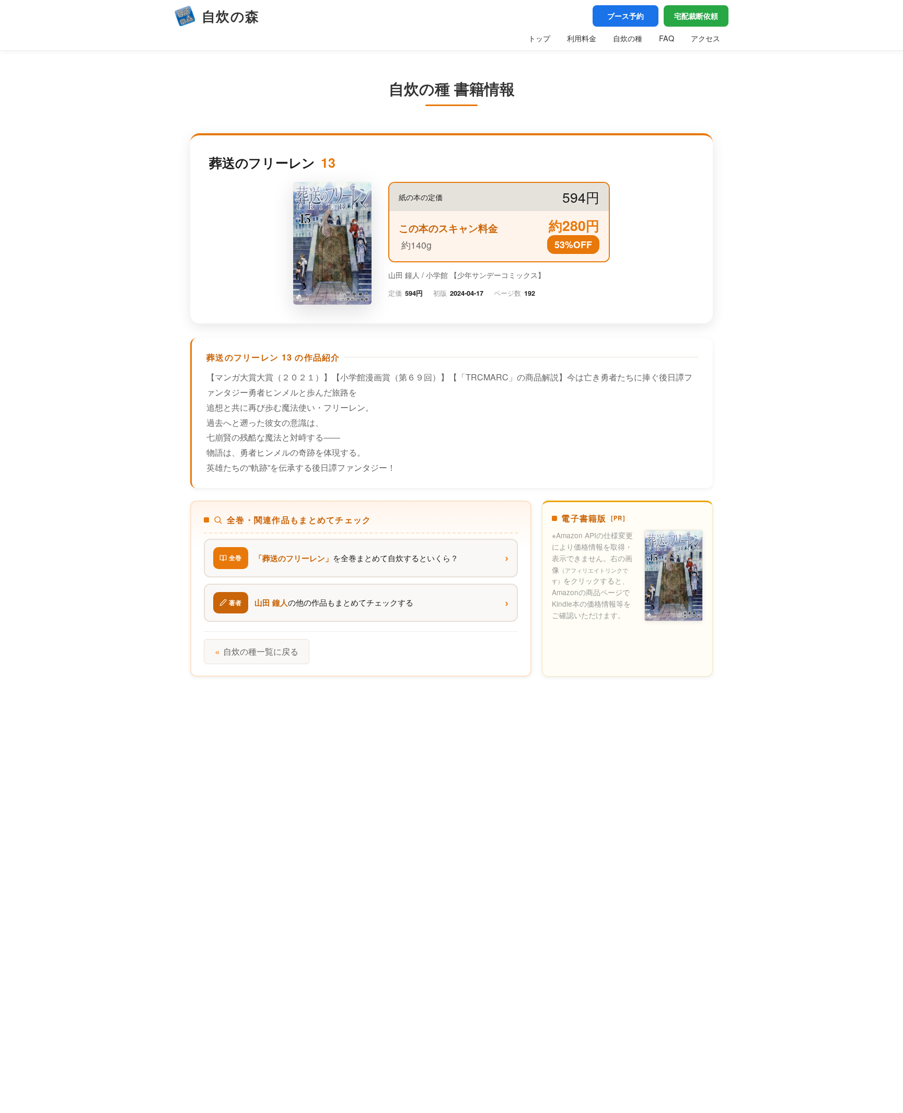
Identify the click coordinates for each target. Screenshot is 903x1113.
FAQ (666, 37)
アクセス (705, 37)
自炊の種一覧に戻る (256, 651)
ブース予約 (625, 15)
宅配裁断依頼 (696, 15)
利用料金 (581, 37)
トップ (539, 37)
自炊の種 (627, 37)
